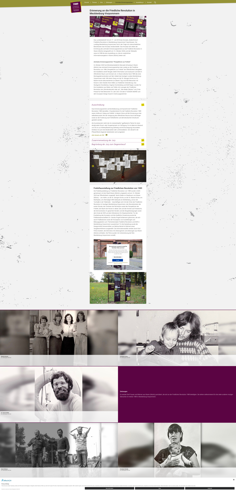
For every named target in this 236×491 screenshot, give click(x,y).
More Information (117, 257)
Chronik (86, 2)
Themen (94, 2)
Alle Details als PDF (98, 135)
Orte (101, 2)
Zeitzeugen (109, 2)
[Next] (143, 166)
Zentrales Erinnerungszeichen (124, 2)
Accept (117, 260)
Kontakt (149, 2)
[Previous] (93, 166)
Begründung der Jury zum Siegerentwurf (109, 144)
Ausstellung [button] (139, 2)
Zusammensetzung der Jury (103, 140)
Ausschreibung (98, 105)
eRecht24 (120, 263)
